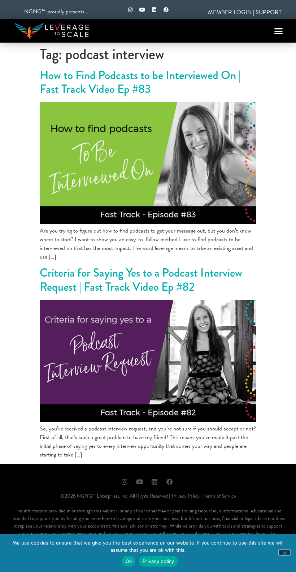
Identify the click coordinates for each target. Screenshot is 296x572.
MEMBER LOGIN (230, 12)
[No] (284, 552)
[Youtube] (142, 10)
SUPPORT (269, 12)
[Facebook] (166, 10)
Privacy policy (158, 561)
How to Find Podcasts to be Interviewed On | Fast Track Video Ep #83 (140, 82)
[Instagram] (130, 10)
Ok (129, 561)
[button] (279, 31)
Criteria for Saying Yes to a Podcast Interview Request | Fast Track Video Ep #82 (141, 279)
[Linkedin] (154, 10)
